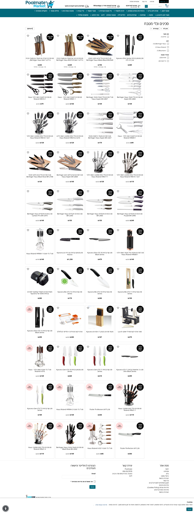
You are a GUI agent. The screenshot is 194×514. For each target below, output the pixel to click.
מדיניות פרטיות (164, 485)
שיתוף (29, 28)
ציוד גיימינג (95, 15)
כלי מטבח (162, 61)
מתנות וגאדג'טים (68, 11)
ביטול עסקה (165, 476)
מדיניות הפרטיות (77, 481)
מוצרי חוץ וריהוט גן (162, 15)
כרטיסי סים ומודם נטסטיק (135, 11)
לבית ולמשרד (119, 11)
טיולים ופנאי (54, 11)
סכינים (163, 57)
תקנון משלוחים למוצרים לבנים (159, 483)
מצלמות (143, 15)
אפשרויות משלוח (134, 1)
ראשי (167, 469)
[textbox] (115, 465)
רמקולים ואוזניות (41, 11)
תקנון (130, 476)
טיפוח (151, 15)
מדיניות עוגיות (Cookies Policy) (158, 487)
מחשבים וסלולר (82, 15)
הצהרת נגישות (164, 478)
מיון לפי (165, 28)
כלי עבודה (80, 11)
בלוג (167, 473)
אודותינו (152, 1)
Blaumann (161, 51)
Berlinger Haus (159, 44)
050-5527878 (134, 7)
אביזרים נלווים (132, 15)
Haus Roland (160, 47)
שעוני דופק (165, 11)
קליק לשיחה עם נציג (111, 7)
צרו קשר (162, 1)
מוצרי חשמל (91, 11)
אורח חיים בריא (153, 11)
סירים (163, 37)
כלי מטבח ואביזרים (105, 11)
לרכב (102, 15)
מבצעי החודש (111, 15)
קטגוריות (156, 28)
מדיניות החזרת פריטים (161, 490)
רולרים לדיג (121, 15)
